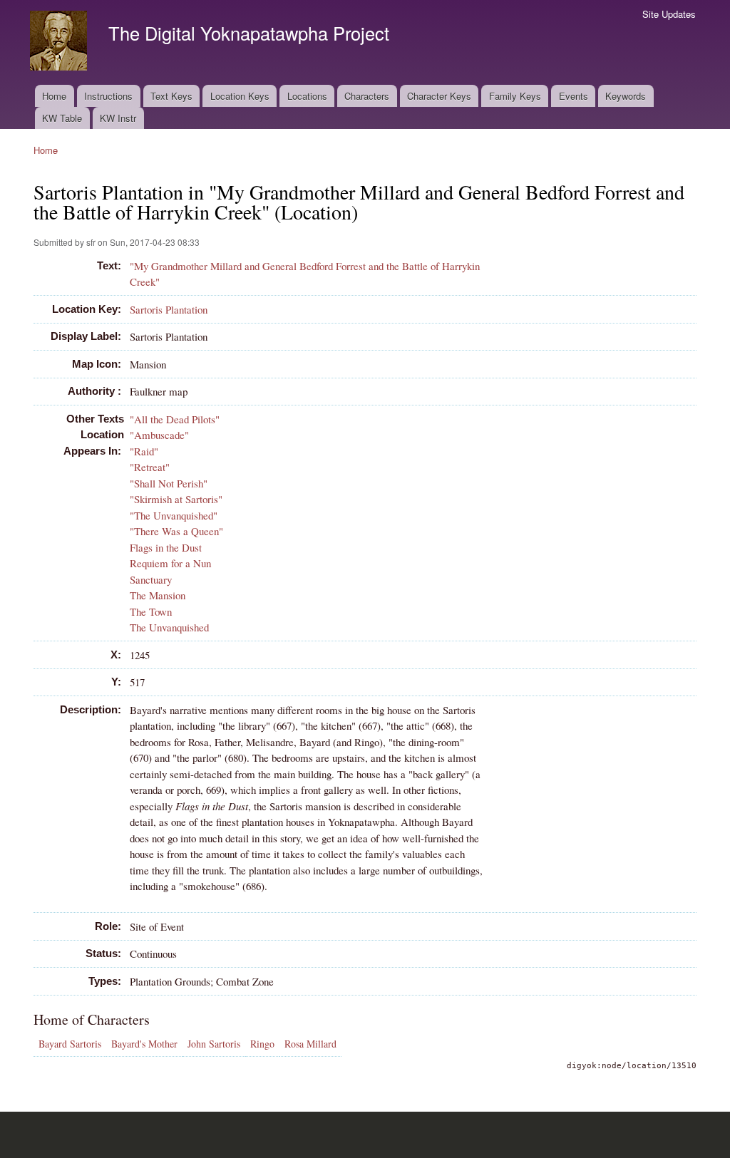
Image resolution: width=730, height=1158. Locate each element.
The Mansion (157, 595)
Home (54, 96)
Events (573, 96)
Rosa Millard (310, 1043)
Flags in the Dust (166, 547)
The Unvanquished (169, 627)
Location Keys (239, 96)
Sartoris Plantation (168, 309)
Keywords (625, 96)
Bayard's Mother (144, 1043)
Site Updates (669, 14)
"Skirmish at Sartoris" (176, 499)
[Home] (60, 42)
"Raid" (144, 451)
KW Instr (118, 118)
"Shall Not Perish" (168, 483)
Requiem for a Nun (170, 563)
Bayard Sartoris (69, 1043)
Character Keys (439, 96)
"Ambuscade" (159, 435)
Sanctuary (151, 579)
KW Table (62, 118)
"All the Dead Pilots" (175, 419)
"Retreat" (150, 467)
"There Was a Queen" (176, 531)
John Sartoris (213, 1043)
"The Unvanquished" (173, 515)
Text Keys (171, 96)
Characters (366, 96)
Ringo (262, 1043)
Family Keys (515, 96)
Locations (307, 96)
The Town (151, 611)
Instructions (108, 96)
